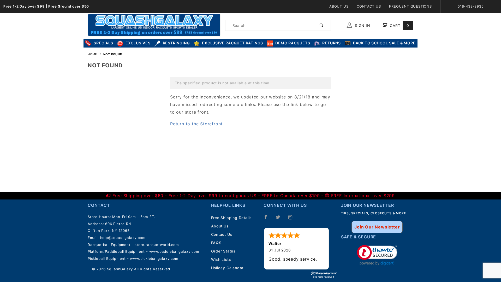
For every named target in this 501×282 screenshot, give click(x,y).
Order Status (223, 251)
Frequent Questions (410, 6)
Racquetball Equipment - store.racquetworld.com (133, 245)
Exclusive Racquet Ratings (232, 43)
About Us (338, 6)
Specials (103, 43)
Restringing (176, 43)
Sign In (362, 25)
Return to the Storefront (196, 123)
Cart (399, 25)
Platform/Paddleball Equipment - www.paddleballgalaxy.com (143, 251)
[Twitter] (280, 219)
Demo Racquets (292, 43)
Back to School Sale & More (384, 43)
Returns (331, 43)
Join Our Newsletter (377, 227)
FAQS (216, 242)
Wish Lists (221, 259)
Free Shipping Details (231, 217)
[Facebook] (268, 219)
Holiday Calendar (227, 268)
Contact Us (369, 6)
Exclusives (138, 43)
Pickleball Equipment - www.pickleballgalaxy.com (133, 258)
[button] (377, 255)
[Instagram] (292, 219)
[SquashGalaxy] (154, 25)
